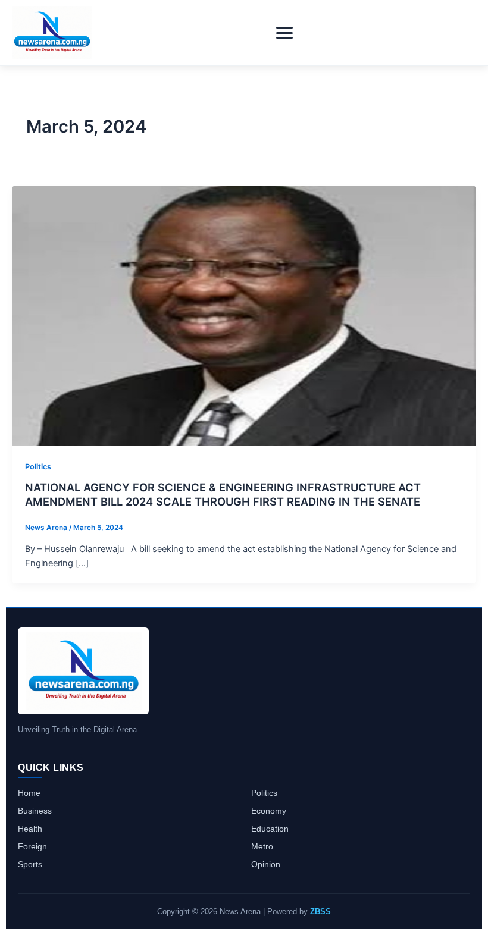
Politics (38, 466)
